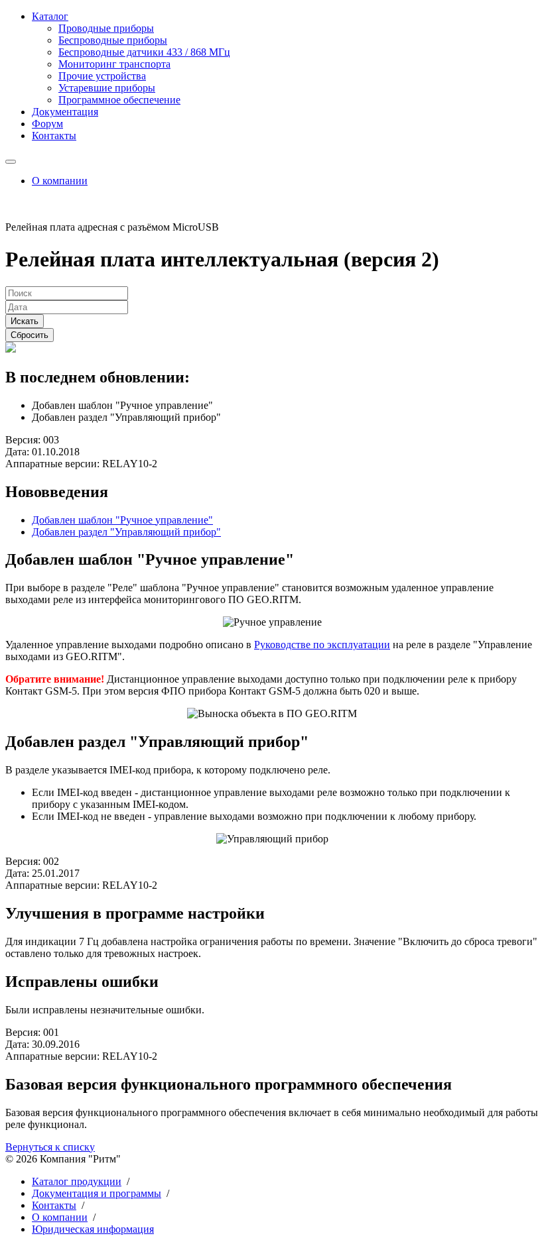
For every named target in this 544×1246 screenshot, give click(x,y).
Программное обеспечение (119, 99)
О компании (60, 180)
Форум (47, 123)
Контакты (54, 135)
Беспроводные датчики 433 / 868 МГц (144, 52)
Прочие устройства (102, 76)
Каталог (50, 16)
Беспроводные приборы (112, 40)
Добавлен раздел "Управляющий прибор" (126, 532)
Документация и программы (96, 1193)
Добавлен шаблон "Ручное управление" (122, 520)
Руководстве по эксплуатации (322, 644)
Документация (65, 111)
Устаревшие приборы (106, 87)
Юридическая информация (93, 1229)
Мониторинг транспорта (114, 64)
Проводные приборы (106, 28)
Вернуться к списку (50, 1147)
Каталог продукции (76, 1181)
